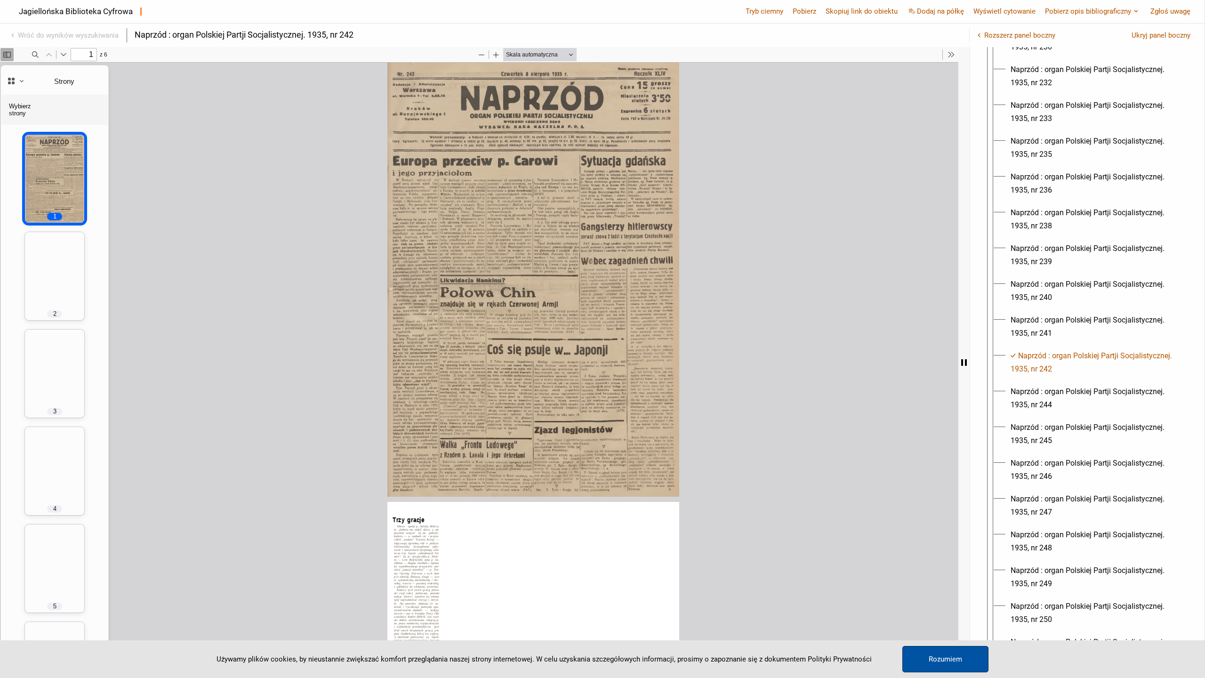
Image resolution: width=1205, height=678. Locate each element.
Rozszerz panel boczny (1019, 35)
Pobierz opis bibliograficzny (1088, 11)
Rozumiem (945, 659)
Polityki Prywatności (840, 659)
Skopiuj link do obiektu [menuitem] (862, 11)
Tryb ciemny (764, 11)
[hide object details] (964, 362)
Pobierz (804, 11)
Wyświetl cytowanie (1004, 11)
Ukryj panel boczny (1161, 35)
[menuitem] (1096, 76)
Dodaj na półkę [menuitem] (940, 11)
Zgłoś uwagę (1170, 11)
